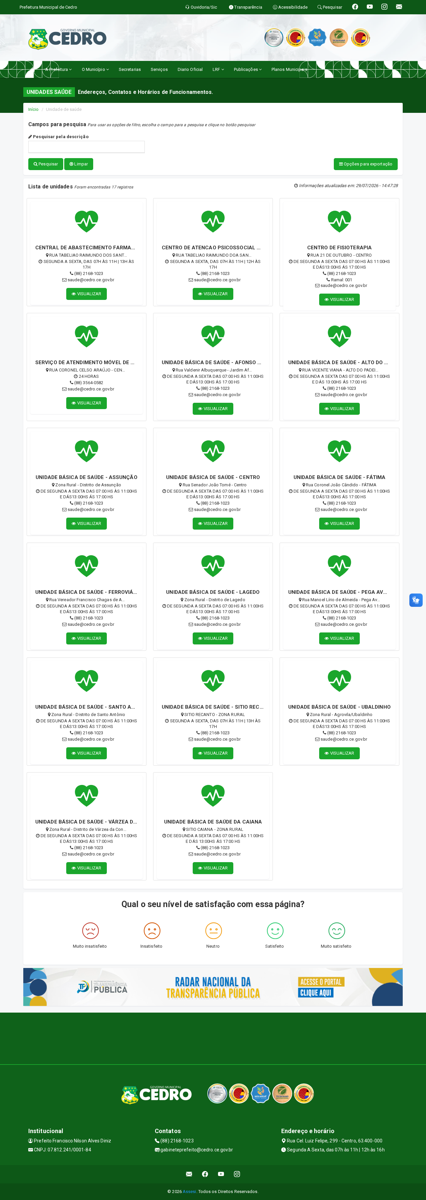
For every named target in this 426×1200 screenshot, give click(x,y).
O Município (94, 69)
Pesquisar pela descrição (60, 136)
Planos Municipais (289, 69)
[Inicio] (33, 69)
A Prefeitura (57, 69)
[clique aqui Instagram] (237, 1174)
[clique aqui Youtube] (221, 1174)
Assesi (189, 1191)
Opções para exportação (367, 163)
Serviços (159, 69)
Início (33, 109)
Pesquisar (48, 163)
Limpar (80, 163)
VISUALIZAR (89, 293)
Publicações (246, 69)
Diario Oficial (190, 69)
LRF (217, 69)
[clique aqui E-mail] (189, 1174)
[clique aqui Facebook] (205, 1174)
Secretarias (130, 69)
